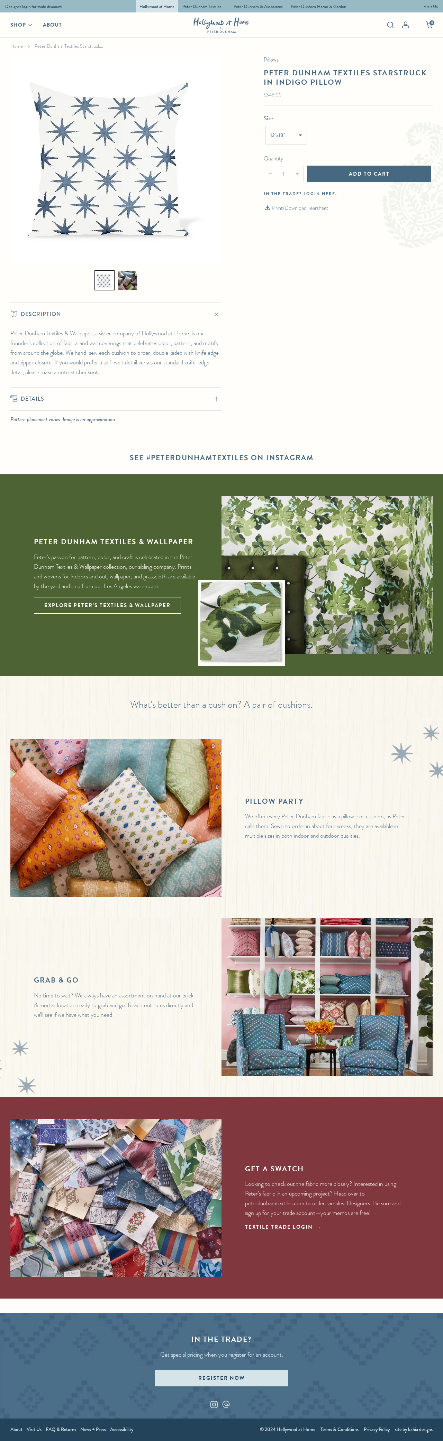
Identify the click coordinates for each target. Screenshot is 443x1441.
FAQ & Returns (61, 1429)
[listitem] (32, 6)
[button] (104, 280)
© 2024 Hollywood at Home (287, 1429)
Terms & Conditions (339, 1429)
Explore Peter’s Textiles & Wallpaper (107, 605)
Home (16, 46)
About (52, 25)
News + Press (93, 1429)
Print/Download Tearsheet (300, 208)
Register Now (221, 1378)
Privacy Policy (377, 1429)
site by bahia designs (414, 1429)
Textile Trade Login (279, 1227)
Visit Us (34, 1429)
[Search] (390, 24)
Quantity (273, 158)
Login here (319, 193)
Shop (18, 25)
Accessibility (121, 1429)
